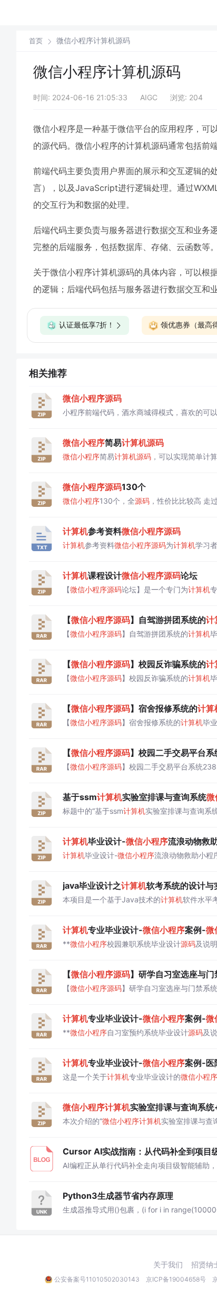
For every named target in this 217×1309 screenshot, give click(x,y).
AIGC (148, 97)
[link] (36, 40)
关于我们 (168, 1264)
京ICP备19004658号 (176, 1279)
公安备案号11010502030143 (97, 1279)
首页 (36, 40)
